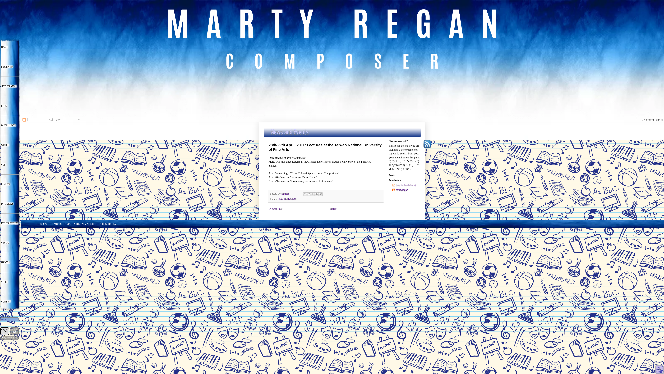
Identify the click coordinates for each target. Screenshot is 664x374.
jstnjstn (400, 185)
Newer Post (275, 208)
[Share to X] (313, 194)
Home (333, 208)
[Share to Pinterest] (321, 194)
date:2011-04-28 (287, 199)
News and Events (290, 132)
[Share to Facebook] (317, 194)
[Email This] (305, 194)
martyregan (402, 190)
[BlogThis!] (309, 194)
